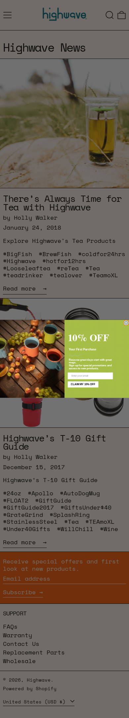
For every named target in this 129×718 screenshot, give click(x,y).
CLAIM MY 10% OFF (83, 384)
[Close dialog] (126, 323)
